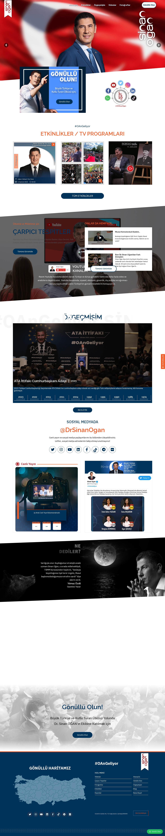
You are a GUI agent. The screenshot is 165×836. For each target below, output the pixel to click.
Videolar (112, 5)
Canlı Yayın (28, 464)
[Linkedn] (78, 449)
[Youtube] (69, 449)
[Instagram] (61, 449)
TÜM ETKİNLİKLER (82, 195)
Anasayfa (73, 5)
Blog (135, 789)
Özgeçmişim (99, 5)
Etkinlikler (86, 5)
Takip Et (145, 478)
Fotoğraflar (125, 5)
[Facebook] (86, 449)
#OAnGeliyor (92, 486)
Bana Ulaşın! (137, 793)
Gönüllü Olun (149, 5)
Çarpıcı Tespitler (100, 781)
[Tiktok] (95, 449)
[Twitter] (52, 449)
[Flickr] (112, 449)
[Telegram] (103, 449)
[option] (82, 40)
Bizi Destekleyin (141, 813)
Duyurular (98, 793)
